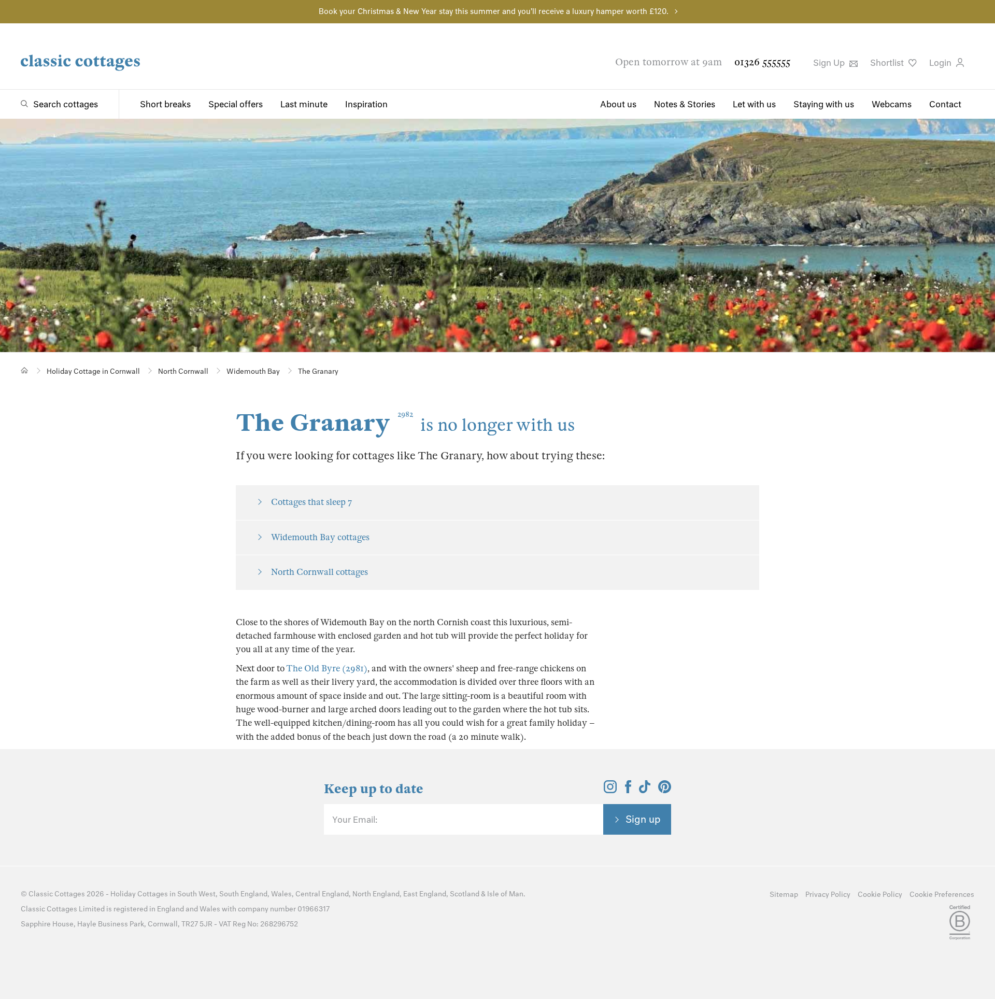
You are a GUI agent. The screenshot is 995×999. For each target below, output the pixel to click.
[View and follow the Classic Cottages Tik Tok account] (644, 790)
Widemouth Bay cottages (320, 537)
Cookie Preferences (941, 894)
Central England (322, 894)
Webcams (892, 104)
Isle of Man (505, 894)
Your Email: (354, 819)
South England (243, 894)
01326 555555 (762, 62)
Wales (281, 894)
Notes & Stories (684, 104)
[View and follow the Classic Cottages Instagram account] (610, 790)
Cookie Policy (880, 894)
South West (196, 894)
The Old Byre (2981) (326, 668)
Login (941, 63)
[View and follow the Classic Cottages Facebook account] (628, 790)
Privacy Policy (827, 894)
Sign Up (830, 63)
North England (376, 894)
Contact (945, 104)
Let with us (754, 104)
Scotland (464, 894)
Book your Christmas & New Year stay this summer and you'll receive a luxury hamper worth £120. (494, 11)
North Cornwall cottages (319, 572)
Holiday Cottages (139, 894)
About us (618, 104)
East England (424, 894)
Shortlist (888, 63)
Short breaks (165, 104)
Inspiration (366, 104)
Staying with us (823, 104)
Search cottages (65, 104)
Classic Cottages (57, 894)
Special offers (235, 104)
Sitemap (784, 894)
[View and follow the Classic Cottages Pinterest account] (664, 790)
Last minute (304, 104)
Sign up (643, 819)
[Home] (25, 370)
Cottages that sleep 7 (311, 502)
